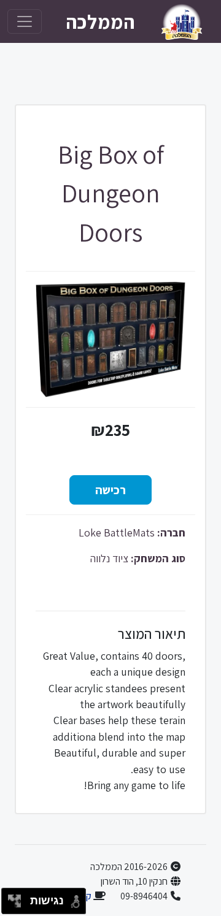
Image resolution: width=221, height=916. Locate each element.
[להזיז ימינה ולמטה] (18, 904)
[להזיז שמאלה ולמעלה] (11, 898)
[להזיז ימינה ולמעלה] (18, 898)
